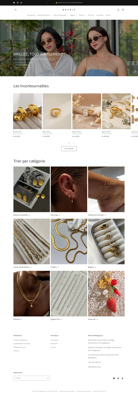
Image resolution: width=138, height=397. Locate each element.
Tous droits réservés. (52, 391)
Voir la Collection (22, 65)
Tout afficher (69, 148)
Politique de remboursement (67, 391)
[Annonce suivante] (90, 3)
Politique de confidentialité (84, 391)
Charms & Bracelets (21, 267)
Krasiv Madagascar (41, 391)
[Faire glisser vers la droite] (73, 143)
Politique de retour (19, 347)
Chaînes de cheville (96, 215)
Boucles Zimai (17, 132)
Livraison (16, 351)
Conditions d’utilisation (99, 391)
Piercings (54, 215)
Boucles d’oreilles (20, 215)
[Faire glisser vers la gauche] (64, 143)
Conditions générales (20, 340)
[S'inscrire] (47, 378)
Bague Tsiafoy (106, 132)
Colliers (54, 267)
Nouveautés (54, 340)
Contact (53, 347)
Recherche (54, 343)
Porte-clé (92, 319)
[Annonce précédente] (47, 3)
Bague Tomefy (76, 132)
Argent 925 (55, 319)
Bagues (91, 267)
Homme (16, 319)
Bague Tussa (46, 132)
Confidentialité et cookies (21, 343)
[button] (15, 10)
